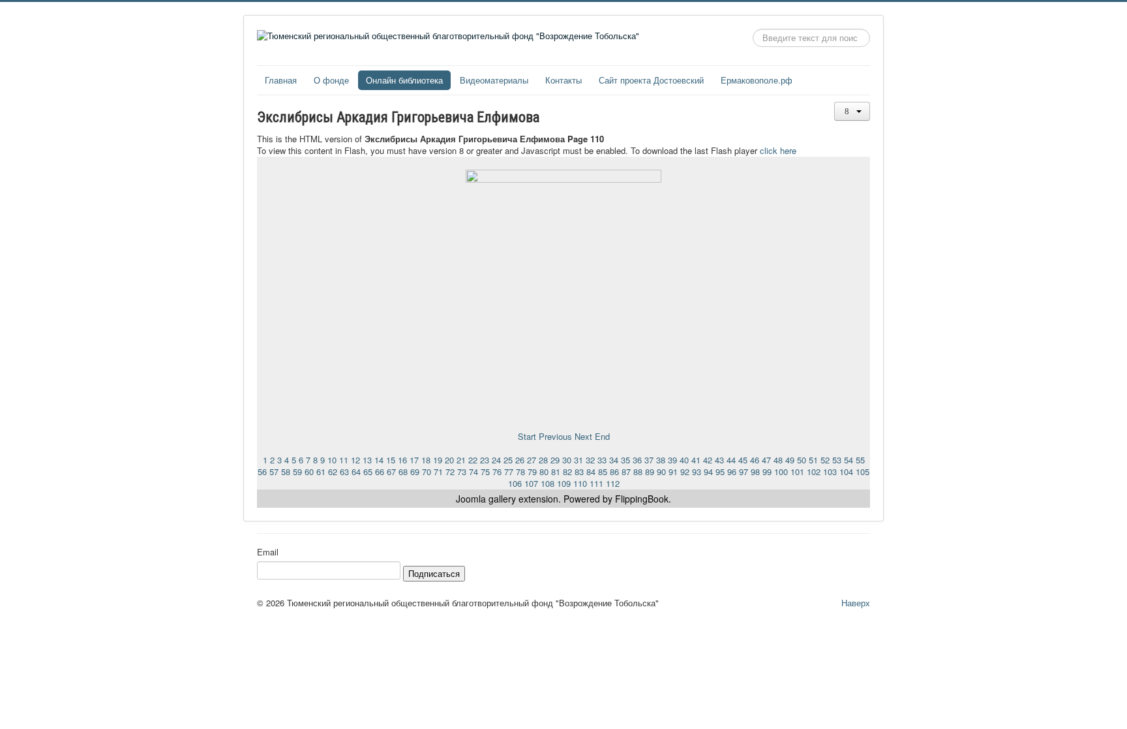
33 (602, 460)
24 (496, 460)
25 (508, 460)
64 (356, 471)
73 (461, 471)
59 (297, 471)
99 (767, 471)
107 (531, 483)
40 (684, 460)
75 (485, 471)
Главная (281, 80)
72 (450, 471)
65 (367, 471)
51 (813, 460)
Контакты (563, 80)
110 (580, 483)
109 (564, 483)
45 (742, 460)
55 (860, 460)
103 (830, 471)
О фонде (331, 80)
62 (332, 471)
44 (731, 460)
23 (484, 460)
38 (660, 460)
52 (825, 460)
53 (836, 460)
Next (583, 436)
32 (590, 460)
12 (355, 460)
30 (566, 460)
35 (625, 460)
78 (520, 471)
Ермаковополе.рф (756, 80)
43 (719, 460)
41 (695, 460)
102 (813, 471)
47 (766, 460)
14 (378, 460)
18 (425, 460)
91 (673, 471)
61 (320, 471)
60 (309, 471)
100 (781, 471)
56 (262, 471)
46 (754, 460)
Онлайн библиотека (404, 80)
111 (596, 483)
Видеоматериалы (494, 80)
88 (637, 471)
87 (626, 471)
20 (449, 460)
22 (472, 460)
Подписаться (434, 573)
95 (720, 471)
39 (672, 460)
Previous (555, 436)
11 (343, 460)
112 (613, 483)
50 (801, 460)
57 (273, 471)
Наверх (855, 603)
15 (390, 460)
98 (755, 471)
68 (403, 471)
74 (473, 471)
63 (344, 471)
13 (367, 460)
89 (649, 471)
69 (414, 471)
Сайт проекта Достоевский (651, 80)
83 (579, 471)
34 (613, 460)
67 (391, 471)
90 (661, 471)
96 (731, 471)
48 (778, 460)
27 (531, 460)
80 (543, 471)
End (602, 436)
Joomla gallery (486, 498)
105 (862, 471)
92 (684, 471)
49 (789, 460)
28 (543, 460)
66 (379, 471)
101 (797, 471)
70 (426, 471)
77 (508, 471)
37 (649, 460)
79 (532, 471)
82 (567, 471)
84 (590, 471)
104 (846, 471)
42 (707, 460)
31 (578, 460)
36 (637, 460)
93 (696, 471)
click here (778, 150)
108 (547, 483)
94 (708, 471)
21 (461, 460)
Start (527, 436)
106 (515, 483)
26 (519, 460)
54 (848, 460)
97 (743, 471)
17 (414, 460)
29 (555, 460)
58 (285, 471)
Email (267, 552)
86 (614, 471)
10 (332, 460)
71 (438, 471)
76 (497, 471)
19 (437, 460)
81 (555, 471)
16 (402, 460)
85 (602, 471)
